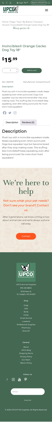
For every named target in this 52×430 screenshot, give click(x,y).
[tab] (12, 122)
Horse (26, 315)
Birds (26, 312)
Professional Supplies (26, 325)
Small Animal (26, 318)
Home (5, 22)
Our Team (26, 360)
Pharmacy (26, 328)
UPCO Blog (26, 350)
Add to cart (32, 70)
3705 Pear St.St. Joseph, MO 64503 (26, 292)
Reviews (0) (28, 122)
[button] (21, 2)
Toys (19, 22)
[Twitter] (9, 112)
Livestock (26, 321)
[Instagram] (15, 112)
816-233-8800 (26, 288)
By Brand (27, 22)
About (26, 347)
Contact (26, 236)
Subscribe (27, 400)
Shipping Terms (26, 353)
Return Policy (26, 363)
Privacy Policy (26, 357)
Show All (26, 331)
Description (12, 122)
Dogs (12, 22)
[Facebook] (4, 112)
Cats (26, 308)
